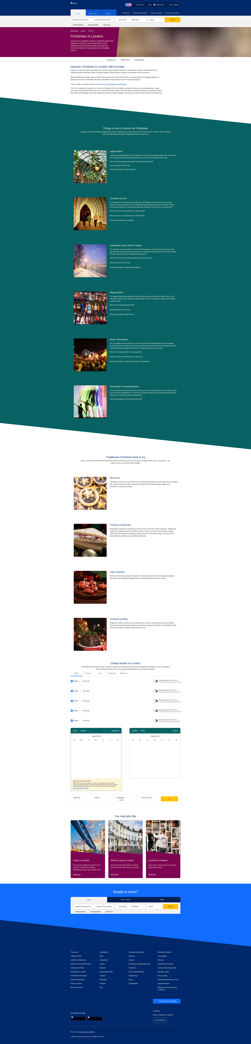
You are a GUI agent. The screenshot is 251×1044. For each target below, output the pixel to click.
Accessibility (162, 956)
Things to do (111, 60)
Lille (101, 987)
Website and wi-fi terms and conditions (167, 989)
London (83, 31)
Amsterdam (113, 84)
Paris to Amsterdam (77, 979)
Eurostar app (133, 976)
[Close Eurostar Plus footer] (119, 781)
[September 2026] (119, 736)
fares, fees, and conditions (86, 1032)
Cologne (103, 976)
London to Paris (76, 956)
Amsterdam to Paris (77, 968)
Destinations (74, 31)
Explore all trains (78, 24)
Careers (131, 960)
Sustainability (133, 983)
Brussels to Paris (76, 987)
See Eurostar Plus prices (80, 788)
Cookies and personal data (167, 968)
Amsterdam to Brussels (79, 976)
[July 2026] (72, 736)
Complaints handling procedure (140, 964)
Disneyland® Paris (106, 972)
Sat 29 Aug (122, 20)
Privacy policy (162, 976)
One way (86, 681)
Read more (77, 874)
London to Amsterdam (78, 960)
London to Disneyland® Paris (81, 964)
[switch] (156, 681)
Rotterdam (103, 979)
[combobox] (81, 19)
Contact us (132, 968)
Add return (135, 20)
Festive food (125, 60)
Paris (106, 84)
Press (138, 979)
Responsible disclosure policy (168, 979)
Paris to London (76, 983)
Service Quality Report (136, 972)
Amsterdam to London (78, 972)
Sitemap (160, 960)
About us (132, 956)
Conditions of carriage (165, 964)
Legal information (164, 983)
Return (76, 681)
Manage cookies (163, 972)
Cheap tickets (139, 60)
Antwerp (102, 983)
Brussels (124, 84)
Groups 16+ (107, 24)
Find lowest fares (93, 24)
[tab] (78, 12)
